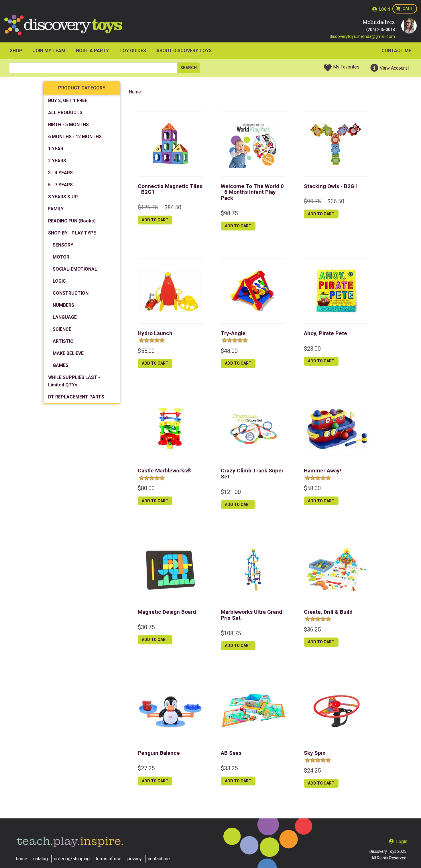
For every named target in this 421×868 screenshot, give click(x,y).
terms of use (108, 858)
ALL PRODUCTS (65, 112)
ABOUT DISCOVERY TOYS (184, 50)
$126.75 (148, 207)
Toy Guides (132, 50)
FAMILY (56, 209)
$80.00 (146, 488)
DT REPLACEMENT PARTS (76, 397)
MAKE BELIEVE (68, 353)
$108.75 (231, 633)
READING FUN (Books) (72, 221)
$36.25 (312, 629)
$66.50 (335, 201)
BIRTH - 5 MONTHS (68, 124)
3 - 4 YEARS (60, 172)
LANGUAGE (65, 317)
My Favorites (346, 67)
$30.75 (146, 627)
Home (135, 92)
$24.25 (312, 770)
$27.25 (146, 768)
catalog (40, 858)
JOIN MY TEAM (49, 50)
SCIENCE (62, 329)
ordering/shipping (72, 858)
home (21, 858)
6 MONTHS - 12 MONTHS (75, 136)
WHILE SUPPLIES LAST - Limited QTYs (74, 381)
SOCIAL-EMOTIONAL (75, 269)
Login (384, 9)
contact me (159, 858)
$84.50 (172, 207)
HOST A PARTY (92, 50)
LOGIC (59, 281)
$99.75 (312, 201)
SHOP (16, 50)
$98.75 (229, 213)
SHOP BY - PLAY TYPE (72, 233)
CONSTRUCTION (70, 293)
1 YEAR (55, 148)
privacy (134, 858)
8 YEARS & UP (63, 197)
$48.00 (229, 350)
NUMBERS (63, 305)
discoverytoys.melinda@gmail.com (362, 36)
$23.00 (312, 348)
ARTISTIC (63, 341)
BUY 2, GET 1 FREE (67, 100)
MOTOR (61, 257)
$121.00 (231, 491)
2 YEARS (57, 160)
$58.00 (312, 488)
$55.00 (146, 350)
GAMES (60, 365)
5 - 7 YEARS (60, 184)
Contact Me (396, 50)
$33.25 (229, 768)
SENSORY (63, 245)
